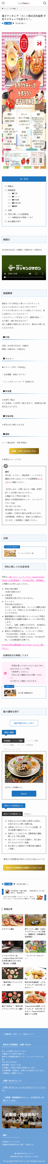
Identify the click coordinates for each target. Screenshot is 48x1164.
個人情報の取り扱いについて (24, 1153)
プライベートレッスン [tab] (12, 749)
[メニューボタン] (3, 3)
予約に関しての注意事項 (18, 214)
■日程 (14, 193)
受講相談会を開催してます (22, 217)
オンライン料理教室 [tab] (25, 745)
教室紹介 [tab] (27, 814)
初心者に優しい (20, 23)
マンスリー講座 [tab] (32, 740)
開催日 (10, 186)
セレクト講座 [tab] (9, 745)
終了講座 (8, 23)
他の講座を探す (14, 221)
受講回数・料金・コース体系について (19, 1034)
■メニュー (16, 196)
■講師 (14, 206)
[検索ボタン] (45, 3)
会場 (10, 210)
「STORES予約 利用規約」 (33, 580)
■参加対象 (16, 203)
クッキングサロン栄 (26, 553)
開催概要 (11, 190)
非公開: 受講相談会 (25, 693)
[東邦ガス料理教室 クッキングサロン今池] (24, 3)
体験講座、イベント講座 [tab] (13, 740)
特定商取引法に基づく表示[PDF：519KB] (24, 1156)
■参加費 (15, 199)
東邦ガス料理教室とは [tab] (12, 814)
